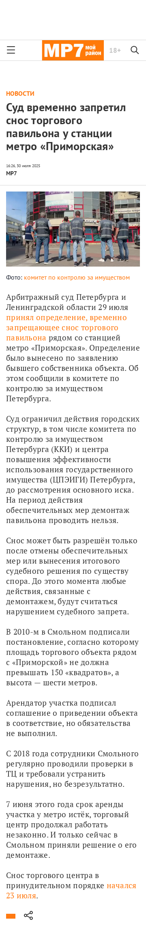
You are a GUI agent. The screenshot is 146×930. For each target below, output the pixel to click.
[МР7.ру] (73, 50)
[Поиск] (135, 50)
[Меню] (11, 50)
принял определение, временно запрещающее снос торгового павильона (67, 327)
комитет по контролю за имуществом (77, 277)
